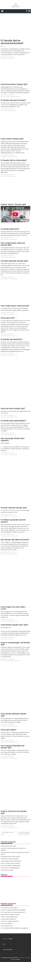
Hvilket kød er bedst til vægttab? (10, 859)
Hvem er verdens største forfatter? (11, 863)
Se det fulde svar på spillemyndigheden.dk (11, 96)
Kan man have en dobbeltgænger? (10, 868)
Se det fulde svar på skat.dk (7, 639)
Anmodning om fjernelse (8, 56)
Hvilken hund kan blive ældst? (9, 846)
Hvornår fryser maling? (7, 870)
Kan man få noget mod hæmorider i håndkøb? (13, 910)
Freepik (10, 938)
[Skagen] (2, 11)
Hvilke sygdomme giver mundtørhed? (11, 861)
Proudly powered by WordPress (10, 957)
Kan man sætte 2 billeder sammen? (10, 914)
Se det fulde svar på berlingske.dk (9, 314)
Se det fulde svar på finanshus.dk (9, 355)
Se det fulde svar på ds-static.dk (8, 257)
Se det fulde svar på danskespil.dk (9, 156)
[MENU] (29, 11)
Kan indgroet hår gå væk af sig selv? (10, 856)
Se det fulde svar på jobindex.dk (8, 176)
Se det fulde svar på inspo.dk (8, 58)
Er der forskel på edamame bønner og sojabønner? (15, 928)
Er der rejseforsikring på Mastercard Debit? (23, 833)
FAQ (4, 944)
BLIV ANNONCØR (7, 949)
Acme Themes (16, 959)
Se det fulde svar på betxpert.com (9, 434)
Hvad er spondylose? (6, 923)
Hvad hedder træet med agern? (9, 907)
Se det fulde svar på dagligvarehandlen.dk (11, 660)
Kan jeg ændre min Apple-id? (8, 919)
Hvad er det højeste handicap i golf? (11, 865)
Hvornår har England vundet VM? (10, 921)
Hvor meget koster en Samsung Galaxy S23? (13, 912)
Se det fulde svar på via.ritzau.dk (8, 110)
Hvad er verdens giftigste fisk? (9, 916)
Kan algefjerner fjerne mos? (7, 833)
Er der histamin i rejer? (7, 926)
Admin (3, 46)
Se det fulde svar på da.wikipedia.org (9, 742)
